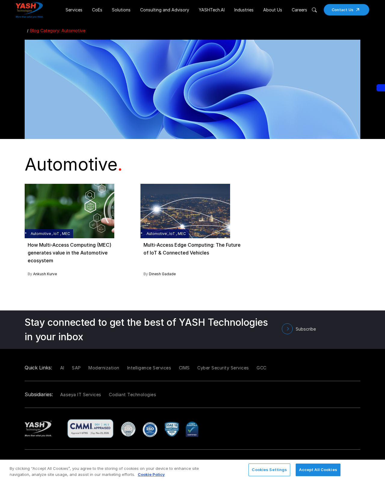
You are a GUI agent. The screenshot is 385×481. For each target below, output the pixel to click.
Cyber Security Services (223, 367)
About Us (272, 9)
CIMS (184, 367)
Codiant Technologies (132, 394)
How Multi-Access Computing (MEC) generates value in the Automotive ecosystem (69, 252)
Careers (299, 9)
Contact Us (343, 10)
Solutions (121, 9)
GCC (261, 367)
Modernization (103, 367)
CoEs (97, 9)
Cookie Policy (151, 474)
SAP (76, 367)
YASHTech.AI (212, 9)
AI (62, 367)
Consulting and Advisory (164, 9)
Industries (244, 9)
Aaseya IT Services (80, 394)
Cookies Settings (269, 469)
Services (74, 9)
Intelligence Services (149, 367)
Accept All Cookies (318, 469)
